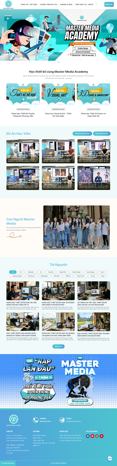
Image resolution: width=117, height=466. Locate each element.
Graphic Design (17, 276)
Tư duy (93, 276)
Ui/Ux (102, 276)
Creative (50, 272)
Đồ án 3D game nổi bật (82, 133)
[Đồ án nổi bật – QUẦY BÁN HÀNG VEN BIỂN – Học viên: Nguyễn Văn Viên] (58, 151)
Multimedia (44, 276)
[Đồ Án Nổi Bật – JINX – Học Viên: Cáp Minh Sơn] (93, 178)
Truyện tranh (80, 276)
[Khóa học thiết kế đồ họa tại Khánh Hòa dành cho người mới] (58, 291)
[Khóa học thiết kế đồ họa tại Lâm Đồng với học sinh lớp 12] (22, 291)
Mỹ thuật (56, 276)
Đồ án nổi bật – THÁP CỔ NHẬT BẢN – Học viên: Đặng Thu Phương (21, 183)
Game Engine (91, 272)
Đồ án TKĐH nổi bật (102, 133)
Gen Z (102, 272)
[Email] (62, 420)
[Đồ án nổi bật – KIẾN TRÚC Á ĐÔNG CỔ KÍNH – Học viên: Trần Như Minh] (93, 151)
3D (21, 272)
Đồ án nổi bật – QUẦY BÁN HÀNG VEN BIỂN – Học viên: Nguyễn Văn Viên (57, 156)
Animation (31, 272)
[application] (38, 4)
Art (41, 272)
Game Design (76, 272)
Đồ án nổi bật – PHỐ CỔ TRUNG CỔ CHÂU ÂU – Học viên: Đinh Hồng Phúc (22, 156)
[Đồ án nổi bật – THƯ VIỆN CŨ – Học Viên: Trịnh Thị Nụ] (58, 178)
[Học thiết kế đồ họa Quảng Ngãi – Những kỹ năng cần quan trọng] (22, 321)
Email (68, 418)
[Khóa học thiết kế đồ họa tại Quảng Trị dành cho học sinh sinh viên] (58, 321)
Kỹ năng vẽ (31, 276)
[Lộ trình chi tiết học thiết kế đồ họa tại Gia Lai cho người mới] (93, 291)
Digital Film (63, 272)
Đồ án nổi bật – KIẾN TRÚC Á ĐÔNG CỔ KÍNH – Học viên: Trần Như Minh (93, 156)
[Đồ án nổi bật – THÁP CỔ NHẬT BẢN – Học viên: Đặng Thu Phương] (22, 178)
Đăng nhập (109, 4)
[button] (7, 36)
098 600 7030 (45, 421)
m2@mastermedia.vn (73, 421)
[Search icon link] (96, 5)
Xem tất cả (58, 346)
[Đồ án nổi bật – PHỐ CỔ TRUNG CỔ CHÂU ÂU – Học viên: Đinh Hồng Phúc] (22, 151)
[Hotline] (35, 420)
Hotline (43, 418)
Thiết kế (68, 276)
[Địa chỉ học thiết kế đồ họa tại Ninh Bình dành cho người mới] (93, 322)
